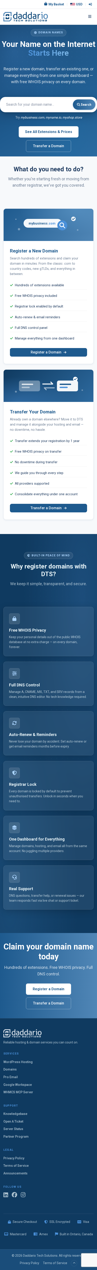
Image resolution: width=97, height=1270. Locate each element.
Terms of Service (16, 1165)
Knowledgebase (15, 1114)
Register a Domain (46, 352)
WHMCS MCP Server (18, 1092)
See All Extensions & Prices (48, 132)
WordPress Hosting (18, 1062)
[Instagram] (23, 1195)
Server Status (13, 1129)
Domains (10, 1069)
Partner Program (16, 1136)
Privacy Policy (13, 1158)
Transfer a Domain (48, 146)
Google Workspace (17, 1085)
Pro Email (10, 1077)
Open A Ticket (13, 1121)
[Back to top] (74, 1263)
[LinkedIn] (5, 1195)
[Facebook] (14, 1195)
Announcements (15, 1173)
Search (85, 104)
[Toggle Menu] (90, 17)
